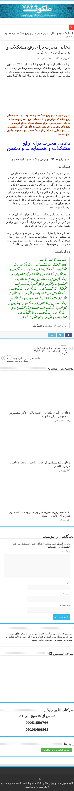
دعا (16, 177)
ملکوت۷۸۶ (23, 64)
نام (67, 582)
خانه (68, 33)
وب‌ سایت (65, 604)
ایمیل (66, 593)
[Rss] (39, 779)
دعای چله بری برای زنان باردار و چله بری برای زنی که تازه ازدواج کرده (50, 349)
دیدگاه (66, 551)
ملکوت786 (42, 783)
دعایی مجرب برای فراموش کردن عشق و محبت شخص (24, 358)
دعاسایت (38, 325)
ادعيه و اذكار (57, 33)
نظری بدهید (41, 58)
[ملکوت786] (37, 10)
